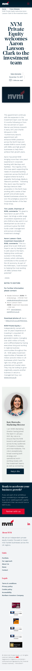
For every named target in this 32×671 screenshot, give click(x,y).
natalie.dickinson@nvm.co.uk (17, 300)
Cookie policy (7, 589)
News (4, 567)
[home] (7, 523)
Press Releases (15, 9)
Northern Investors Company (13, 595)
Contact (5, 570)
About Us (5, 564)
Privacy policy (7, 586)
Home (4, 9)
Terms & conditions (9, 583)
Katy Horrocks (16, 74)
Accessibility (7, 592)
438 (17, 657)
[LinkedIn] (29, 524)
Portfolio (5, 558)
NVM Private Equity (5, 4)
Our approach (7, 561)
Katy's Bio (15, 471)
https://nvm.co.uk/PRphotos (16, 321)
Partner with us (13, 511)
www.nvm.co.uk (10, 378)
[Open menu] (28, 3)
